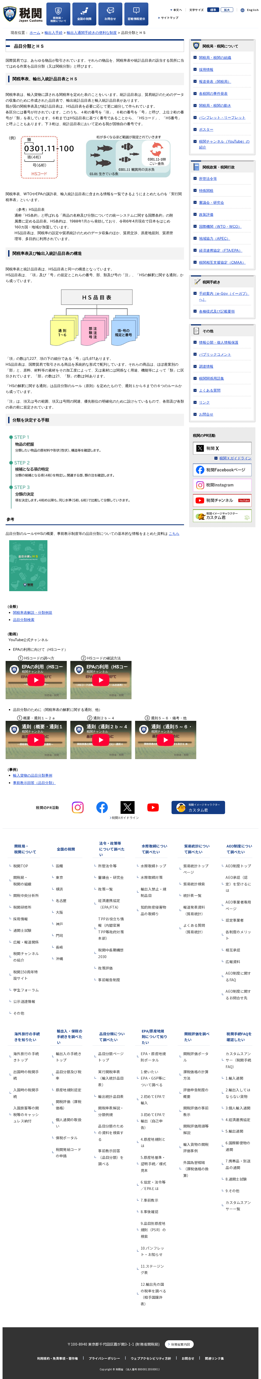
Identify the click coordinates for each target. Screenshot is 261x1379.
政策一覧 (105, 889)
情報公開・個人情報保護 (218, 342)
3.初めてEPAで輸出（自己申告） (153, 1121)
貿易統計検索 (194, 883)
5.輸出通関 (234, 1131)
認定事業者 (235, 920)
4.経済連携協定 (238, 1119)
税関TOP (20, 865)
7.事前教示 (149, 1200)
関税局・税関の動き (215, 105)
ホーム (35, 32)
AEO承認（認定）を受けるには (238, 884)
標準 (213, 10)
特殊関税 (206, 190)
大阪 (59, 912)
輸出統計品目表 (111, 1096)
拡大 (227, 10)
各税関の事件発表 (213, 93)
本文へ (177, 9)
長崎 (59, 947)
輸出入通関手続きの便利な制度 (92, 32)
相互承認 (233, 949)
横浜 (59, 889)
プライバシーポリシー (104, 1358)
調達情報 (206, 366)
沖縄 (59, 958)
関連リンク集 (214, 1358)
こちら (174, 533)
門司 (59, 935)
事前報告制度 (109, 979)
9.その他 (233, 1190)
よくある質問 (209, 390)
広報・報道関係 (26, 942)
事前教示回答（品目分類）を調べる (111, 1157)
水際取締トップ (153, 865)
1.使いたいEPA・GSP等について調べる (153, 1078)
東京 (59, 877)
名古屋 (61, 900)
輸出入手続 (53, 32)
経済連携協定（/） (220, 250)
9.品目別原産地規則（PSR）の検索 (153, 1230)
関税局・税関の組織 (215, 57)
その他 (18, 1013)
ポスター (206, 129)
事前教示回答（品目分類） (34, 782)
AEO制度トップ (238, 865)
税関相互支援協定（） (222, 262)
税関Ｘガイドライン (235, 458)
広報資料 (233, 961)
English (252, 9)
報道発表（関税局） (215, 81)
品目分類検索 (23, 619)
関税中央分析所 (26, 895)
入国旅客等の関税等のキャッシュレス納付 (26, 1114)
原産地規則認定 (68, 1089)
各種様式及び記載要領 (217, 311)
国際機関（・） (220, 226)
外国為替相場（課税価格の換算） (196, 1169)
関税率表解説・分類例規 (32, 612)
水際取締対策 (152, 877)
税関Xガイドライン (125, 817)
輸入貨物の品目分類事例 (32, 775)
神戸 (59, 923)
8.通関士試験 (236, 1179)
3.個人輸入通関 (238, 1107)
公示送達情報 (24, 1001)
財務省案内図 (180, 1344)
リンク (204, 402)
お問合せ (206, 414)
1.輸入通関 (234, 1078)
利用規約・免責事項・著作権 (57, 1358)
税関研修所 (22, 907)
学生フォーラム (26, 989)
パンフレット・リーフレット (222, 117)
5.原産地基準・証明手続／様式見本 (153, 1164)
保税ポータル (67, 1137)
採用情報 (206, 69)
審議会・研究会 (211, 202)
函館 (59, 865)
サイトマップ (169, 18)
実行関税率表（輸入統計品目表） (111, 1078)
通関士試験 (22, 930)
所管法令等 (208, 178)
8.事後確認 (149, 1211)
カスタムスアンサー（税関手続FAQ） (238, 1060)
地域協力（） (214, 238)
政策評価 (206, 214)
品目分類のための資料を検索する (111, 1132)
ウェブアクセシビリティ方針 (151, 1358)
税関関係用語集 (211, 378)
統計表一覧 (192, 895)
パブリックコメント (215, 354)
